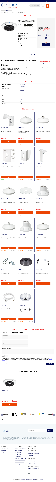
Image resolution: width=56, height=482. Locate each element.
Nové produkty (18, 452)
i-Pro (13, 12)
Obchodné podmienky (19, 464)
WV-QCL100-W (21, 234)
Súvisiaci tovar (31, 58)
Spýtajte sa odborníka (46, 44)
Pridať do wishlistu (48, 35)
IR (20, 94)
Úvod (2, 12)
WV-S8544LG (44, 63)
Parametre (24, 58)
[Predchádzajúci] (2, 415)
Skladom (32, 7)
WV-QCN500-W (21, 163)
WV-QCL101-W (39, 198)
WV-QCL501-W (39, 163)
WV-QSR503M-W (39, 234)
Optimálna (22, 86)
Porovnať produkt (40, 35)
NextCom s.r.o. (40, 479)
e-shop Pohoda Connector (31, 479)
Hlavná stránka (4, 448)
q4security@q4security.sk (9, 1)
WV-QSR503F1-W (39, 127)
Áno (21, 95)
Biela (21, 101)
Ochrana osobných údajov (20, 448)
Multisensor (22, 84)
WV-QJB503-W (21, 198)
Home (42, 1)
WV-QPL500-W (4, 163)
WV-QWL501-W (4, 127)
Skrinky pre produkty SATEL (20, 458)
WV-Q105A (3, 269)
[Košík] (48, 6)
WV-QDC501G (21, 269)
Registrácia (47, 1)
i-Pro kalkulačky (18, 456)
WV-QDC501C (21, 305)
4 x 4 (21, 88)
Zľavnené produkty (19, 450)
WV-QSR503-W (21, 127)
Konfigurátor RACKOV (19, 462)
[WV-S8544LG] (9, 26)
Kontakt (3, 452)
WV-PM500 (3, 305)
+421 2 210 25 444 (19, 1)
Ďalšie (52, 1)
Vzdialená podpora (19, 454)
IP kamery (17, 12)
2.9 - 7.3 (22, 90)
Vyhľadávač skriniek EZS (20, 460)
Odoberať (50, 430)
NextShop (23, 479)
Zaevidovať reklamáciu (19, 466)
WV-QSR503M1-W (5, 198)
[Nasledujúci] (54, 415)
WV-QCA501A (39, 269)
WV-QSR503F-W (5, 234)
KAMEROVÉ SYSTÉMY (7, 12)
